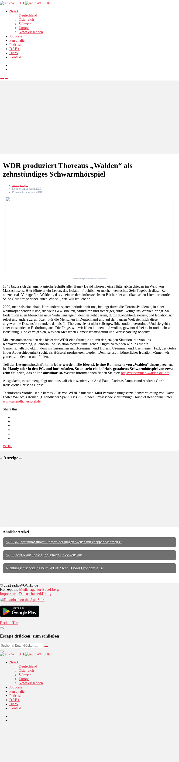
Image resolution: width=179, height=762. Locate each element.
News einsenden (31, 32)
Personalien (17, 40)
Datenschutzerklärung (35, 594)
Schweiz (25, 24)
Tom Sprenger (20, 185)
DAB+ (14, 49)
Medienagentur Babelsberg (39, 589)
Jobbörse (15, 36)
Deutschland (28, 15)
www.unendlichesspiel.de (22, 401)
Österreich (26, 19)
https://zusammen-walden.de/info (145, 373)
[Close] (2, 628)
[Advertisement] (89, 118)
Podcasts (15, 45)
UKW (13, 53)
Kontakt (15, 57)
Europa (24, 28)
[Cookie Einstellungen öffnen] (35, 760)
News (13, 11)
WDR (7, 446)
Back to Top (9, 623)
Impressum (8, 594)
